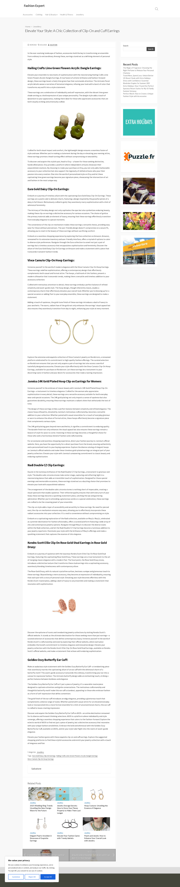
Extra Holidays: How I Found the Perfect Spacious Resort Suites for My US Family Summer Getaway (138, 88)
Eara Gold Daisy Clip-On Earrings (44, 756)
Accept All (48, 877)
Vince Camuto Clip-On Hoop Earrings (41, 759)
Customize (16, 877)
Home (27, 26)
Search (125, 46)
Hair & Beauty (50, 14)
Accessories (28, 14)
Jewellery (80, 14)
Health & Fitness (66, 14)
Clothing (39, 14)
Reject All (32, 877)
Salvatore (53, 45)
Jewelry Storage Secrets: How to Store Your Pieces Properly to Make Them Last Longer (69, 809)
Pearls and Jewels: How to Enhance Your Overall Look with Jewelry (95, 838)
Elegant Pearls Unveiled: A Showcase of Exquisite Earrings (41, 838)
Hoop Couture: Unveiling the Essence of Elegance (96, 807)
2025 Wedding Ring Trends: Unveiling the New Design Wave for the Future (41, 808)
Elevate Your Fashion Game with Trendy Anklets (68, 837)
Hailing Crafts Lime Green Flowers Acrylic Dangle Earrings (77, 756)
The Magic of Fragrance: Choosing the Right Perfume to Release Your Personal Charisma (138, 70)
